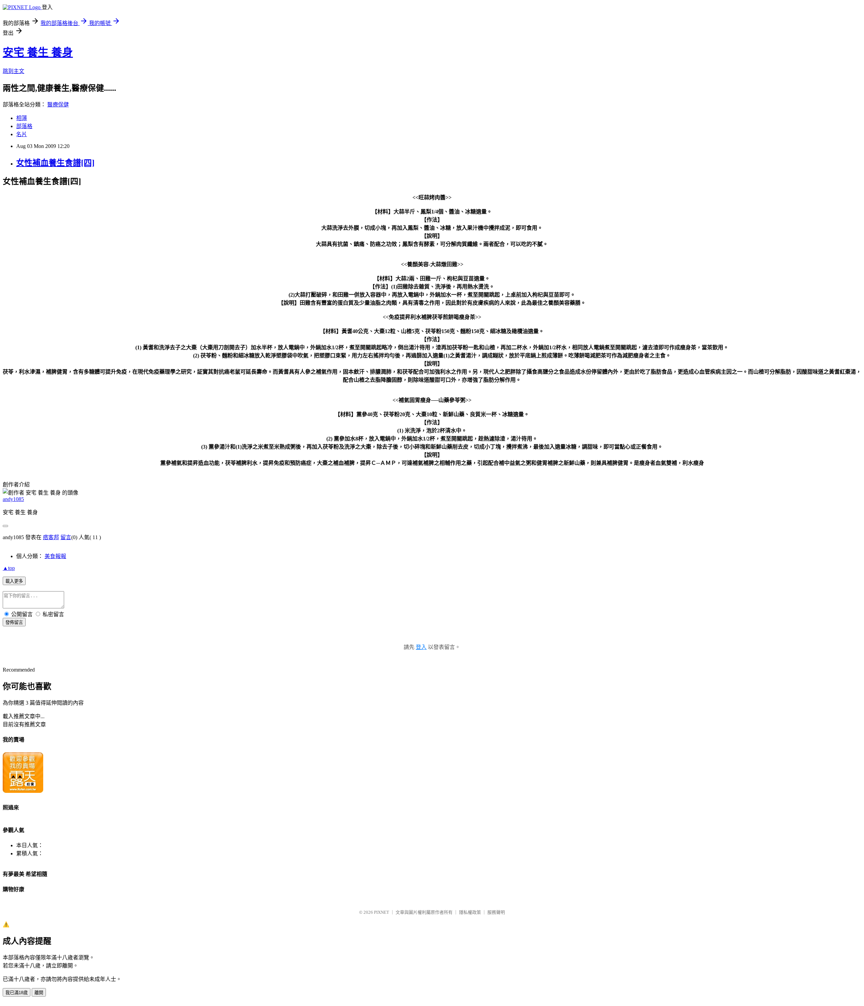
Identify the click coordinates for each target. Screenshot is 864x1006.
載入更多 (14, 581)
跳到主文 (13, 71)
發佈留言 (14, 622)
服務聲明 (496, 912)
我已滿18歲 (16, 992)
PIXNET (381, 912)
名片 (21, 134)
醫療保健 (58, 104)
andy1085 (13, 499)
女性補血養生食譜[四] (55, 162)
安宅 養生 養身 (38, 52)
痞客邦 (51, 537)
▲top (9, 568)
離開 (38, 992)
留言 (65, 537)
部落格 (24, 126)
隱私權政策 (470, 912)
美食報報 (55, 556)
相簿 (21, 118)
